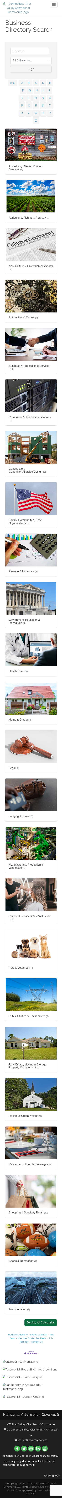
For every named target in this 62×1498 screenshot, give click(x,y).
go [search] (32, 69)
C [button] (36, 82)
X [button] (43, 113)
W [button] (36, 113)
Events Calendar (38, 1334)
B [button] (29, 82)
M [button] (35, 98)
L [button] (28, 98)
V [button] (29, 113)
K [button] (22, 98)
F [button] (23, 90)
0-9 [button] (12, 82)
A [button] (22, 82)
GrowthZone (14, 1490)
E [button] (50, 82)
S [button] (43, 105)
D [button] (43, 82)
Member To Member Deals (32, 1338)
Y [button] (50, 113)
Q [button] (29, 105)
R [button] (36, 105)
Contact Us (37, 1341)
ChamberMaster (46, 1490)
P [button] (22, 105)
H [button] (37, 90)
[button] (40, 1322)
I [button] (43, 90)
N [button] (43, 98)
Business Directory (18, 1334)
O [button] (50, 98)
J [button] (49, 90)
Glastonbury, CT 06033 (32, 1429)
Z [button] (36, 120)
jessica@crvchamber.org (32, 1440)
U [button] (22, 113)
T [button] (50, 105)
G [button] (30, 90)
